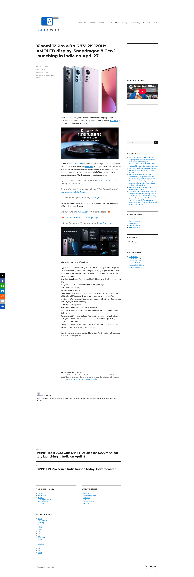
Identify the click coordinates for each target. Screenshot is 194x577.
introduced (77, 164)
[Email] (2, 301)
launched (89, 166)
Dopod (40, 529)
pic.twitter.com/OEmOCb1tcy (74, 192)
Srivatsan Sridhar (42, 66)
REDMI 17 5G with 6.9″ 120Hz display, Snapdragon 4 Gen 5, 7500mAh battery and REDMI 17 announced (143, 202)
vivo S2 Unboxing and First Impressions (142, 179)
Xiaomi (47, 72)
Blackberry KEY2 (88, 502)
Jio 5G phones (133, 223)
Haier (40, 542)
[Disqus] (78, 417)
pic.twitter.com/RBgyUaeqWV (86, 217)
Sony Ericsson (42, 521)
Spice (39, 548)
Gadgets (101, 23)
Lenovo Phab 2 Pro (135, 261)
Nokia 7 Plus (42, 504)
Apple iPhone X (43, 502)
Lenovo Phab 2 (133, 256)
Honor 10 (41, 497)
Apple (40, 552)
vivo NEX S (86, 497)
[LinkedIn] (2, 291)
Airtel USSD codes (134, 227)
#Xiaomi (69, 217)
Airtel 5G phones (134, 221)
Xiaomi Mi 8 (42, 495)
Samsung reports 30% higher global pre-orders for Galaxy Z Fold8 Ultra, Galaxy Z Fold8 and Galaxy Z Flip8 (142, 183)
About (109, 23)
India (38, 72)
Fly (39, 550)
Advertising (135, 23)
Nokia (40, 518)
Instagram (71, 379)
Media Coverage (121, 23)
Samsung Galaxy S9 (44, 500)
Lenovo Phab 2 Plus (135, 259)
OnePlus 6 (41, 493)
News (42, 72)
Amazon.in (114, 120)
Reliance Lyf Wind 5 (135, 267)
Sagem (40, 540)
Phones (92, 23)
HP (39, 546)
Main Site (82, 23)
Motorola (41, 525)
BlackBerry (41, 538)
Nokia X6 (86, 500)
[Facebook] (2, 280)
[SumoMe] (2, 306)
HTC (39, 531)
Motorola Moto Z (134, 263)
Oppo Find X (87, 493)
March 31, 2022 (97, 197)
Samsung (41, 523)
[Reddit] (2, 296)
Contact (146, 23)
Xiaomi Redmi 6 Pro (89, 495)
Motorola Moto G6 (89, 504)
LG (39, 533)
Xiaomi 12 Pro (40, 75)
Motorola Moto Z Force (136, 265)
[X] (2, 275)
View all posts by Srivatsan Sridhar (86, 379)
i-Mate (40, 527)
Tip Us (155, 23)
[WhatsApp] (2, 285)
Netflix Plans (133, 219)
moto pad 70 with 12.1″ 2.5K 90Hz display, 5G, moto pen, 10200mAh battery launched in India (142, 170)
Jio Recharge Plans (135, 225)
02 (39, 535)
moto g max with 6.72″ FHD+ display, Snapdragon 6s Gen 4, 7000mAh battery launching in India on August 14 (142, 160)
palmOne (41, 544)
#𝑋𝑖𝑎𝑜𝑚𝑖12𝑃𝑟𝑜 (105, 180)
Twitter (63, 379)
